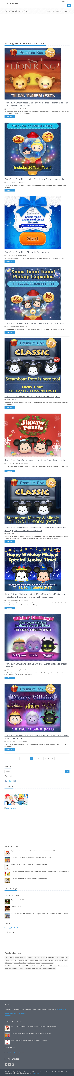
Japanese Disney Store (20, 963)
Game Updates (43, 960)
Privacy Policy (8, 1015)
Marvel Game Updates (47, 963)
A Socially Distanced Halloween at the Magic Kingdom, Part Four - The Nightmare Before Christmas (39, 914)
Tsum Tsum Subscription (11, 968)
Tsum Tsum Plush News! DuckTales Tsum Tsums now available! (29, 878)
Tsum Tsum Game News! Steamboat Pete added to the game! (32, 396)
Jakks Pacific (8, 963)
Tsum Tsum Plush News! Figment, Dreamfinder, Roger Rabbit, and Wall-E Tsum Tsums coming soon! (40, 871)
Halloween (51, 960)
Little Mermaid (31, 963)
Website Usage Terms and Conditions (15, 1013)
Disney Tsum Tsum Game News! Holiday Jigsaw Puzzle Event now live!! (36, 460)
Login (62, 1)
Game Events (34, 960)
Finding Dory (20, 960)
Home (48, 11)
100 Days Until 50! (16, 907)
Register (68, 1)
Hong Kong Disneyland (61, 960)
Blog (53, 11)
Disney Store (60, 957)
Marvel (38, 963)
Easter (67, 957)
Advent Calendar (9, 957)
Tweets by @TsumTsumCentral (13, 928)
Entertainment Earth (10, 960)
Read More (9, 117)
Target (40, 966)
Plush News (27, 966)
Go (67, 771)
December (44, 957)
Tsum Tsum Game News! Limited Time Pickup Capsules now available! (36, 179)
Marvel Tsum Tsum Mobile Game (13, 966)
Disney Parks (51, 957)
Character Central (61, 1009)
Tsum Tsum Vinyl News (49, 968)
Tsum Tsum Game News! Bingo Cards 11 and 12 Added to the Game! (31, 858)
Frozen (27, 960)
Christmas (30, 957)
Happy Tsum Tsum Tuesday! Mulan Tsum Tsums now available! (29, 865)
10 (52, 758)
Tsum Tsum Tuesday (25, 968)
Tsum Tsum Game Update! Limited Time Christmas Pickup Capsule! (35, 323)
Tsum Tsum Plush (63, 966)
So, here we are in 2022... (18, 900)
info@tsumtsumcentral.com (16, 1053)
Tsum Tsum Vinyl (36, 968)
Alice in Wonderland (20, 957)
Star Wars (34, 966)
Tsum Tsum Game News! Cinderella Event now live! (27, 252)
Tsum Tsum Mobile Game (50, 966)
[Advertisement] (37, 28)
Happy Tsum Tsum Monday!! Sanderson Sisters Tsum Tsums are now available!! (34, 851)
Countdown (37, 957)
